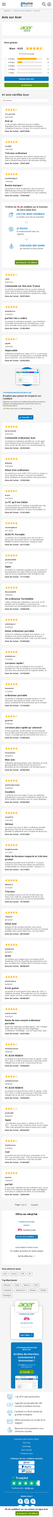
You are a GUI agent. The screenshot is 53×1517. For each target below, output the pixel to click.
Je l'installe (24, 417)
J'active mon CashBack (25, 1237)
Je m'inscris (26, 85)
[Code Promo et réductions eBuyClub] (27, 4)
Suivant (34, 1204)
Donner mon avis (26, 79)
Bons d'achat (26, 1450)
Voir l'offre (25, 1335)
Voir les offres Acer (25, 1256)
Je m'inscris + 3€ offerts (27, 1513)
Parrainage (26, 1446)
